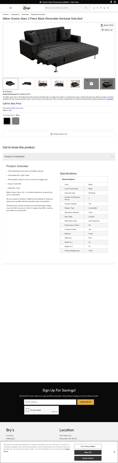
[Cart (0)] (107, 8)
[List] (97, 8)
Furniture (6, 14)
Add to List (108, 30)
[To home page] (26, 7)
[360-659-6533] (104, 8)
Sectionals (25, 14)
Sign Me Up (85, 402)
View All (107, 84)
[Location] (101, 8)
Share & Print (108, 25)
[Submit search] (86, 8)
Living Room (15, 14)
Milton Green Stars (17, 108)
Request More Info (60, 134)
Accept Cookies (88, 458)
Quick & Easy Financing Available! (60, 2)
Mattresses (10, 438)
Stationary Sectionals (38, 14)
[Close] (114, 451)
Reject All (87, 452)
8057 (10, 110)
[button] (10, 8)
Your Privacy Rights (88, 446)
